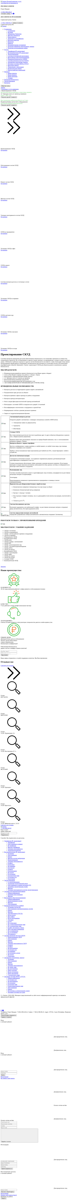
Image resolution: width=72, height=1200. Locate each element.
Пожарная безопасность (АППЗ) (14, 905)
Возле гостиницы (13, 972)
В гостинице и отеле (14, 953)
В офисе (10, 863)
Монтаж (10, 888)
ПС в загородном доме (14, 926)
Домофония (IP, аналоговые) (12, 841)
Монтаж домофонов (14, 847)
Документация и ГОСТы (15, 913)
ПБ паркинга (12, 934)
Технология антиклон (14, 850)
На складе (11, 872)
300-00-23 (6, 23)
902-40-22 (6, 12)
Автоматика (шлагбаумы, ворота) (14, 957)
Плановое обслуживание (15, 894)
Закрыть (3, 1198)
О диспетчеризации (14, 882)
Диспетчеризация (9, 880)
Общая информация (14, 893)
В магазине (11, 864)
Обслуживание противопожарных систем (20, 909)
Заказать (3, 566)
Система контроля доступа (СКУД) (14, 935)
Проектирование (13, 860)
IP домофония (12, 845)
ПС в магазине (12, 923)
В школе (10, 869)
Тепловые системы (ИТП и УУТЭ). (14, 976)
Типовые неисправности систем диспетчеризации (23, 890)
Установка (11, 853)
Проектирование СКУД (15, 937)
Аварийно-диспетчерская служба (18, 886)
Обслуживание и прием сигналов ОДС (19, 885)
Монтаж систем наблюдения (16, 858)
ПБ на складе (12, 915)
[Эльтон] (3, 26)
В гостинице (11, 874)
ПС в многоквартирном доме (16, 924)
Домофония (11, 842)
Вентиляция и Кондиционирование (15, 898)
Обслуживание (12, 855)
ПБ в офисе (11, 916)
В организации (12, 871)
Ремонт (10, 857)
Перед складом (12, 970)
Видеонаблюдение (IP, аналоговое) (14, 852)
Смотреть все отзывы (7, 825)
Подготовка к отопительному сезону (19, 991)
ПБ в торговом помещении (16, 929)
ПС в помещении (13, 931)
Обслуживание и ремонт (15, 844)
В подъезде (11, 868)
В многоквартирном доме (15, 986)
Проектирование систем (15, 901)
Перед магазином (13, 973)
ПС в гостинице (12, 932)
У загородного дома (14, 975)
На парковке (11, 866)
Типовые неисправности (15, 849)
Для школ (10, 920)
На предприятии (13, 948)
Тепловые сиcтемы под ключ (16, 992)
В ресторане (11, 879)
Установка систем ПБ (14, 907)
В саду (10, 921)
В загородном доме (13, 875)
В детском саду (12, 877)
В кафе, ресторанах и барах (16, 927)
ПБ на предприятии (14, 918)
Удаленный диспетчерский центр (18, 883)
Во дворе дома (12, 967)
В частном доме (12, 984)
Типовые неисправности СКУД (17, 943)
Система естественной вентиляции (14, 891)
